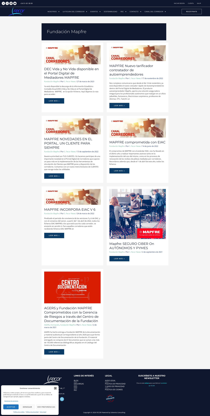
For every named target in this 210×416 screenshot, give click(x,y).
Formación (55, 325)
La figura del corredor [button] (73, 12)
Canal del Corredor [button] (153, 12)
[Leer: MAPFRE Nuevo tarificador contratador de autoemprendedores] (137, 53)
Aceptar (11, 407)
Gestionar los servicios (11, 401)
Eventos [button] (94, 12)
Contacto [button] (134, 12)
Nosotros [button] (52, 12)
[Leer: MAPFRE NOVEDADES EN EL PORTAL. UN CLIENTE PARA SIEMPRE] (72, 126)
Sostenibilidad (110, 12)
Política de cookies (19, 412)
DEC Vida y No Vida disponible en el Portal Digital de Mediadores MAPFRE (71, 73)
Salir (199, 3)
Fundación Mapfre (51, 81)
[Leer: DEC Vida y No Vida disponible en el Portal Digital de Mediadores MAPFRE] (72, 54)
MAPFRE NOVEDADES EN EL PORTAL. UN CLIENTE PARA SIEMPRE (68, 143)
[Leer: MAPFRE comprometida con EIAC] (137, 128)
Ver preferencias (46, 407)
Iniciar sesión (179, 3)
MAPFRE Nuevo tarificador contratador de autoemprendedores (131, 70)
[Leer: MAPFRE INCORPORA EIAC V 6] (72, 196)
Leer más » (56, 100)
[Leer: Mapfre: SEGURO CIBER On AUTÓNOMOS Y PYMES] (137, 214)
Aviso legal (43, 412)
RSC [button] (122, 12)
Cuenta (191, 3)
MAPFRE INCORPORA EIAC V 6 (69, 210)
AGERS (47, 325)
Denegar (27, 407)
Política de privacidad (32, 412)
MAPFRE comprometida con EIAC (137, 142)
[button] (55, 388)
